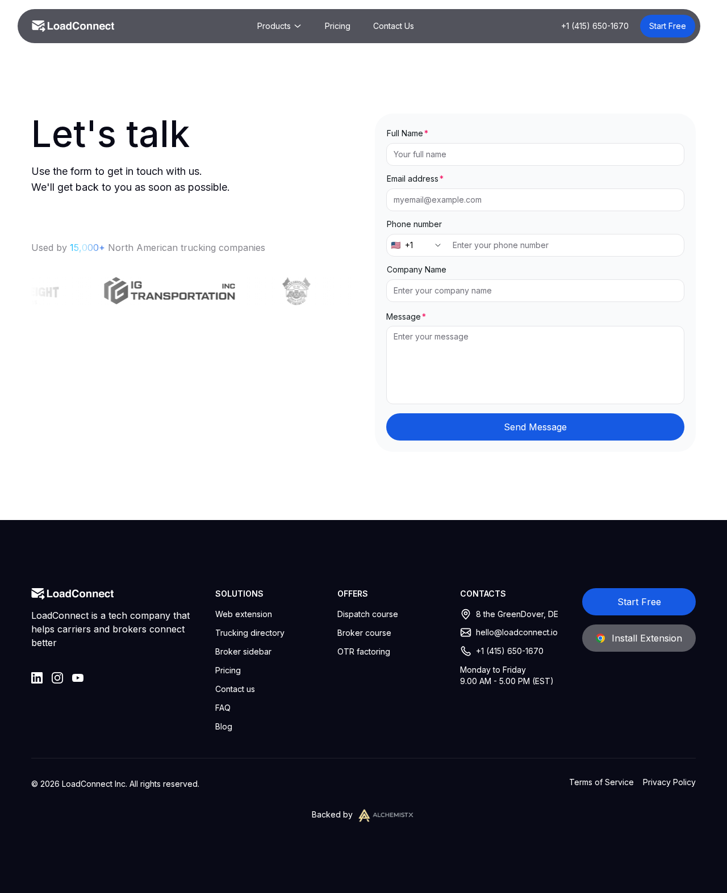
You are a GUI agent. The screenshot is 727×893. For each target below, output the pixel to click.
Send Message (535, 427)
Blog (223, 726)
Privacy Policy (669, 782)
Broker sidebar (243, 651)
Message (403, 316)
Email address (412, 178)
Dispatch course (367, 614)
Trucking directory (250, 633)
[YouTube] (77, 678)
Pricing (337, 26)
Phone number (414, 224)
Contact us (235, 689)
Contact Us (393, 26)
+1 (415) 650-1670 (595, 26)
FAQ (223, 707)
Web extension (243, 614)
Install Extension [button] (647, 638)
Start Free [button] (667, 26)
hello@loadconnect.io (517, 632)
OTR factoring (363, 651)
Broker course (364, 633)
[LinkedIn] (37, 678)
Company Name (416, 269)
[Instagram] (57, 678)
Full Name (405, 133)
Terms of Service (601, 782)
